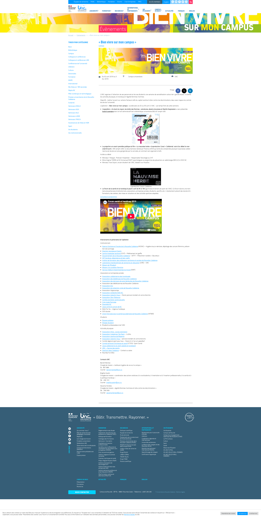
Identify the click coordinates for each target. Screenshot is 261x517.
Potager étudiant (108, 323)
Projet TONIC (124, 459)
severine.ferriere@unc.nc (114, 393)
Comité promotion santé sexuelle (113, 300)
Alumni (119, 2)
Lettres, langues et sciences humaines (106, 455)
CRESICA (71, 67)
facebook (180, 2)
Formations (80, 484)
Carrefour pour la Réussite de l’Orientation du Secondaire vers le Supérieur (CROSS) (107, 448)
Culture (71, 70)
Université (93, 11)
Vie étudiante (146, 10)
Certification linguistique (149, 454)
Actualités (169, 11)
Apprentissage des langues (150, 452)
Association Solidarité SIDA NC (112, 293)
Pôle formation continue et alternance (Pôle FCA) (106, 475)
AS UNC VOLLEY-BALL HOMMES (170, 455)
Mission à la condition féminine (112, 267)
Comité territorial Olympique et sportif (115, 343)
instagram (186, 2)
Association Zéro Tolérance (111, 297)
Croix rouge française (109, 302)
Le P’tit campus (168, 439)
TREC (140, 2)
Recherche (119, 11)
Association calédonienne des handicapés (116, 276)
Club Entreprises (129, 2)
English (166, 2)
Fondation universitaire (83, 441)
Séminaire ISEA (73, 109)
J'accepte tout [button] (243, 513)
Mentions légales (180, 492)
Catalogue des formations (106, 439)
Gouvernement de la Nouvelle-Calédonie (116, 256)
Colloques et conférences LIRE (78, 60)
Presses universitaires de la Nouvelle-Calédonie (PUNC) (128, 441)
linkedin (173, 2)
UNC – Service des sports (111, 348)
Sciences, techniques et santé (107, 458)
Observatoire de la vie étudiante (86, 445)
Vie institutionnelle (75, 133)
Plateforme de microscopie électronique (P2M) (128, 445)
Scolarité (71, 103)
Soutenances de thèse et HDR (78, 123)
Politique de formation (105, 436)
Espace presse (81, 455)
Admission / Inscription (105, 441)
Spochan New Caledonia (110, 350)
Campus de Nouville (169, 433)
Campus (71, 53)
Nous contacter (82, 492)
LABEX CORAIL (124, 454)
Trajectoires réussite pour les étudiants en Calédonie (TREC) (107, 433)
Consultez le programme (108, 197)
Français (181, 11)
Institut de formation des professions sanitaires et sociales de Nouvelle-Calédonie (129, 260)
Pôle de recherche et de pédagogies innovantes (83, 433)
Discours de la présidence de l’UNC (85, 452)
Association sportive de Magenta (113, 336)
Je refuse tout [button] (253, 513)
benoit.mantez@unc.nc (114, 370)
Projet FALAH (124, 452)
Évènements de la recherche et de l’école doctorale (129, 438)
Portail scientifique (125, 461)
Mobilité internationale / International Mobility (149, 449)
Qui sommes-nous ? (83, 430)
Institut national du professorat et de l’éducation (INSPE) (107, 471)
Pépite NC (71, 90)
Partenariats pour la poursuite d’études (150, 433)
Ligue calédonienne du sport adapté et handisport (119, 346)
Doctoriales (72, 73)
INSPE (70, 80)
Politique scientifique (126, 430)
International (72, 83)
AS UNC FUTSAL (168, 450)
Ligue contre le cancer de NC (112, 307)
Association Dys (107, 286)
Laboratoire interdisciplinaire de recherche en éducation (121, 263)
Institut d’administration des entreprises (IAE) (106, 467)
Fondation (111, 2)
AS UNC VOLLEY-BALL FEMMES (173, 452)
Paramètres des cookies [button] (228, 513)
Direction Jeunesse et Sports (111, 251)
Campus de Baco (158, 10)
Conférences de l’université (77, 63)
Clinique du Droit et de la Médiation (84, 448)
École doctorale (124, 435)
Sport (70, 126)
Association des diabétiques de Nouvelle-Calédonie (119, 279)
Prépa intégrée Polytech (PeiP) (107, 461)
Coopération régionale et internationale (149, 439)
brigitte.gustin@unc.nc (114, 382)
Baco (70, 47)
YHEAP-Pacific (124, 457)
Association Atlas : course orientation (114, 332)
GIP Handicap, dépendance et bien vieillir (116, 258)
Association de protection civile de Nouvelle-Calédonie (120, 288)
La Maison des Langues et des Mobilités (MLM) (151, 445)
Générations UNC (82, 443)
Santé (165, 445)
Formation (106, 11)
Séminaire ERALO (74, 106)
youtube (176, 2)
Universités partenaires (149, 442)
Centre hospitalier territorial (111, 253)
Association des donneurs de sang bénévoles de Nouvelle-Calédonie (125, 281)
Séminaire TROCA (74, 119)
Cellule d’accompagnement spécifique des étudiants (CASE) (172, 435)
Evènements (81, 35)
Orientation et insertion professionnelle (105, 444)
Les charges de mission (84, 439)
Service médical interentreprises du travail (116, 270)
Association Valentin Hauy (111, 295)
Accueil (70, 35)
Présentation (80, 482)
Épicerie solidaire (107, 320)
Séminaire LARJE (74, 116)
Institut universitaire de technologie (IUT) (105, 463)
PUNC (93, 2)
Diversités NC (106, 304)
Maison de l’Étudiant (109, 265)
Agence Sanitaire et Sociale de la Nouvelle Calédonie (120, 246)
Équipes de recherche (81, 2)
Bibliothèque (101, 2)
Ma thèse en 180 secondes (77, 87)
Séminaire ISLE (73, 113)
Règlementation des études (106, 430)
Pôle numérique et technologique (79, 94)
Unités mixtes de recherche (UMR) (128, 449)
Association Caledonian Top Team (113, 334)
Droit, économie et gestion (106, 452)
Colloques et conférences (77, 57)
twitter (183, 2)
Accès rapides (154, 2)
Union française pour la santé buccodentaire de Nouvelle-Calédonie (125, 314)
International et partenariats (132, 9)
